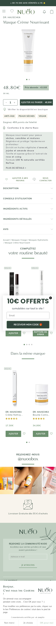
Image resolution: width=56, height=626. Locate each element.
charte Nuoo (31, 128)
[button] (16, 179)
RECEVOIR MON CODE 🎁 (28, 324)
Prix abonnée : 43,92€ (36, 87)
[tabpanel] (28, 51)
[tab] (26, 79)
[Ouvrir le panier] (52, 12)
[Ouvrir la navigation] (3, 11)
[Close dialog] (50, 297)
